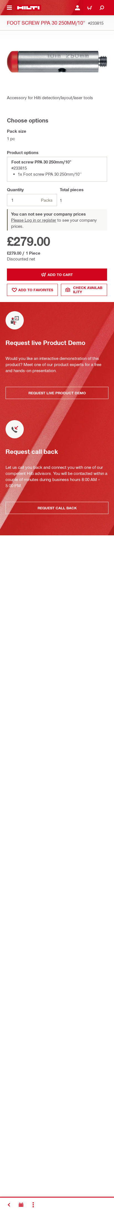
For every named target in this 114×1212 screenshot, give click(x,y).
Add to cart (60, 274)
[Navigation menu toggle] (9, 8)
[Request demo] (21, 1205)
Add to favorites (35, 290)
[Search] (102, 8)
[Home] (28, 8)
